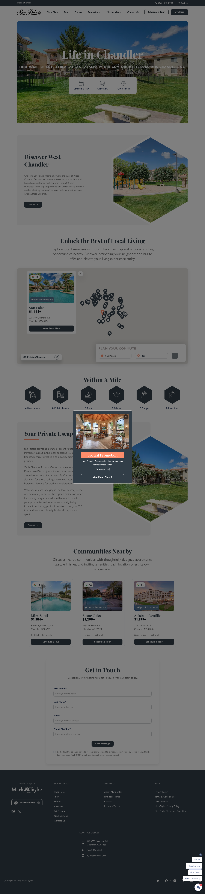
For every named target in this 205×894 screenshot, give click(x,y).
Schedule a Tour (194, 866)
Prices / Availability (192, 878)
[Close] (126, 416)
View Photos (195, 872)
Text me (197, 859)
